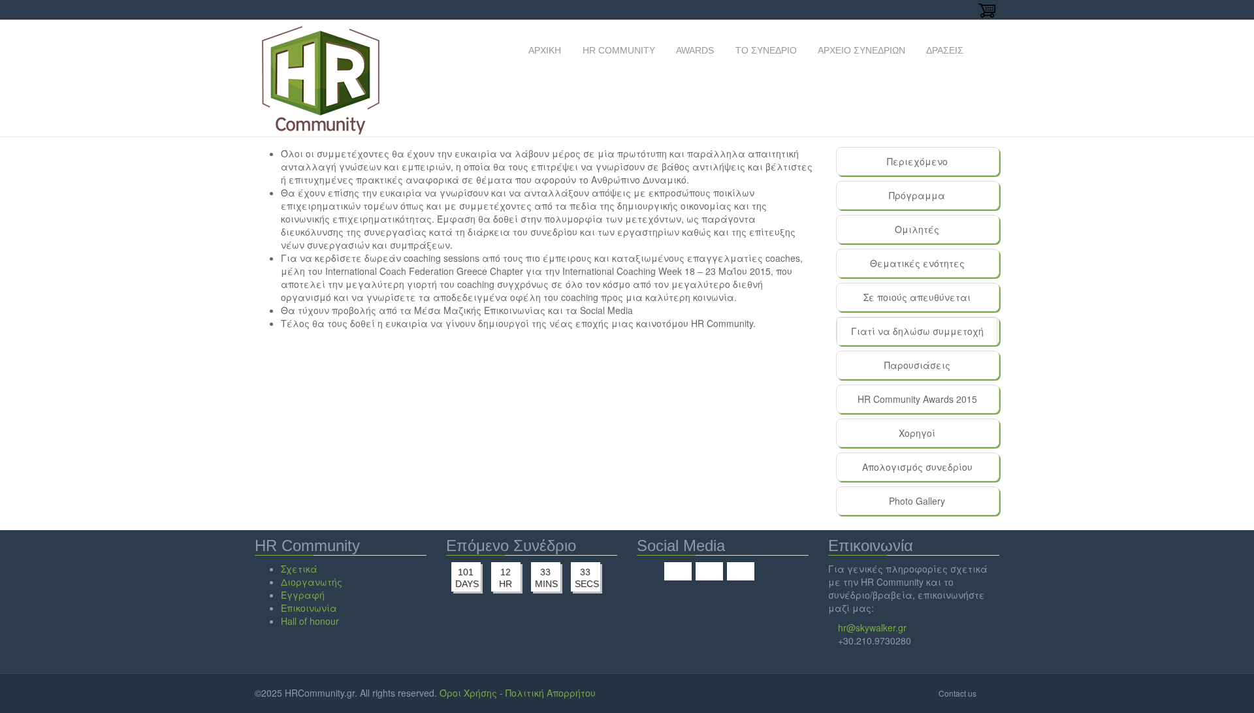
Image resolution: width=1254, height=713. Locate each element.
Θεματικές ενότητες (917, 263)
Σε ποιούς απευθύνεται (917, 297)
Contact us (957, 693)
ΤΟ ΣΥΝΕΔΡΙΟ (765, 50)
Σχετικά (299, 568)
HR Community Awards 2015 (917, 398)
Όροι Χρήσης (468, 692)
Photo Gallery (917, 500)
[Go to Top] (989, 693)
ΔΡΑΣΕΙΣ (943, 50)
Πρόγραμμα (917, 195)
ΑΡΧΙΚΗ (543, 50)
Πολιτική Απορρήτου (551, 692)
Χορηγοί (917, 432)
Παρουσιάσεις (917, 365)
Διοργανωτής (311, 581)
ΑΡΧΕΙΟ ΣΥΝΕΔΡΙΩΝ (860, 50)
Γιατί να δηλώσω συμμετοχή (924, 335)
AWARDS (694, 50)
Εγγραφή (303, 594)
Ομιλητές (917, 229)
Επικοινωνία (309, 607)
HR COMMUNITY (617, 50)
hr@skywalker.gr (872, 627)
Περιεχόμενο (917, 161)
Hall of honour (310, 620)
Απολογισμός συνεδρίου (917, 466)
